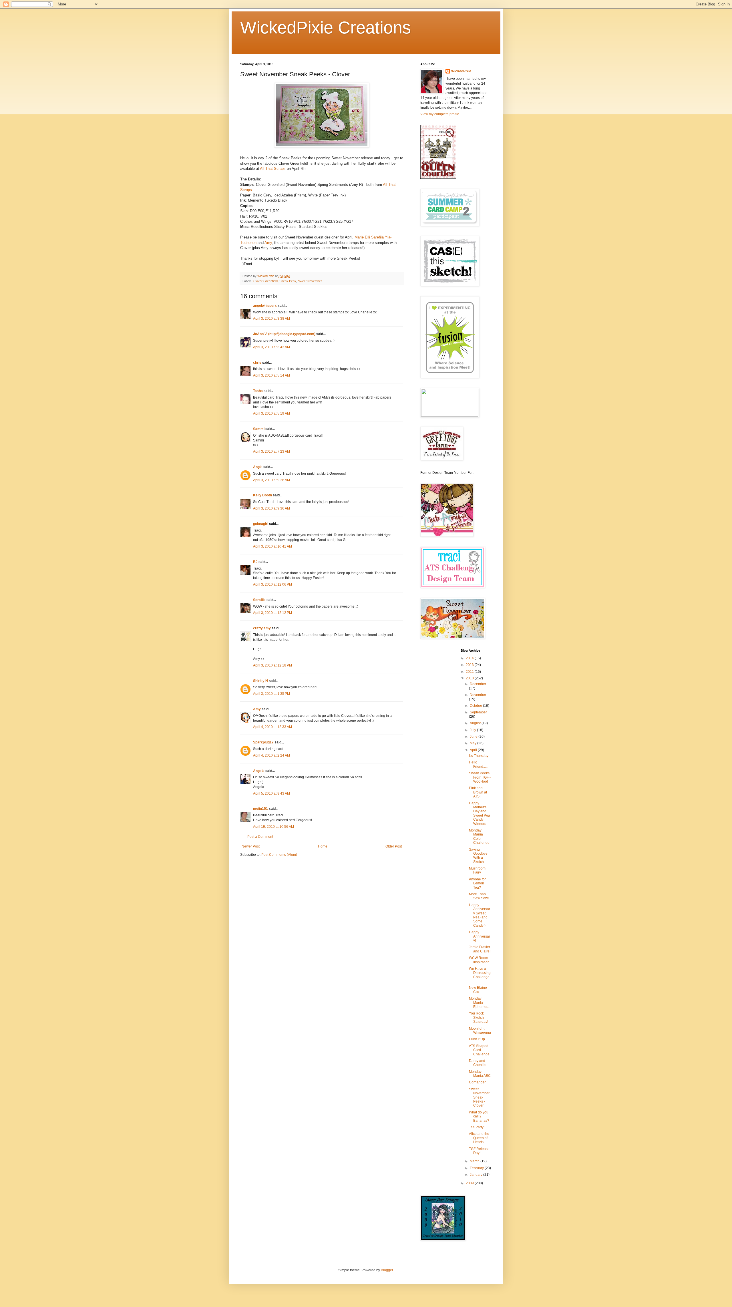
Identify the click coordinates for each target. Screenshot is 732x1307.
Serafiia (259, 600)
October (476, 706)
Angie (257, 467)
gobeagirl (260, 524)
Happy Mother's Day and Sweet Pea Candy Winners (479, 813)
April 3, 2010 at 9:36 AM (271, 508)
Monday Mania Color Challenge (479, 836)
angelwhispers (265, 306)
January (476, 1175)
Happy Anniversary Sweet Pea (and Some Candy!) (479, 915)
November (478, 695)
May (473, 743)
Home (322, 846)
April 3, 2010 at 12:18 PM (272, 665)
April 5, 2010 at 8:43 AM (271, 793)
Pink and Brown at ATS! (478, 792)
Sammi (258, 429)
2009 (470, 1183)
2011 (470, 672)
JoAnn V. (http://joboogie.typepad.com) (284, 334)
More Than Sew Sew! (479, 896)
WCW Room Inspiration (479, 960)
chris (257, 363)
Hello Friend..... (478, 764)
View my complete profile (439, 114)
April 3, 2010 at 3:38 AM (271, 319)
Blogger (387, 1270)
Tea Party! (476, 1127)
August (476, 723)
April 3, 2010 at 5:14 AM (271, 375)
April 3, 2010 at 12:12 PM (272, 613)
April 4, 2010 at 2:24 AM (271, 755)
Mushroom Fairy (477, 870)
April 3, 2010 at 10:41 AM (272, 546)
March (475, 1161)
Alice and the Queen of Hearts (479, 1138)
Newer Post (251, 846)
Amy (268, 242)
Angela (258, 771)
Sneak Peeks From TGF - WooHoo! (480, 777)
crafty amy (262, 628)
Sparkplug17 (263, 742)
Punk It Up (477, 1039)
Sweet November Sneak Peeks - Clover (479, 1097)
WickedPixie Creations (325, 27)
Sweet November (310, 281)
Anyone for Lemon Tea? (477, 883)
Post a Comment (260, 837)
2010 (470, 678)
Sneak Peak (287, 281)
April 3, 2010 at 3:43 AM (271, 347)
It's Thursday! (479, 756)
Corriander (477, 1082)
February (477, 1168)
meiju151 (260, 809)
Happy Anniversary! (479, 936)
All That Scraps (273, 168)
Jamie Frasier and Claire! (479, 949)
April (474, 750)
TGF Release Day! (479, 1151)
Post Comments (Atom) (279, 855)
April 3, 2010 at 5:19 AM (271, 413)
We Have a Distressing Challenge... (480, 975)
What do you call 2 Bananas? (479, 1116)
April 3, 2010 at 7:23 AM (271, 451)
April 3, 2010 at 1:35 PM (271, 694)
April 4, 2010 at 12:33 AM (272, 727)
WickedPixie (461, 71)
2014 (470, 658)
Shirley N (260, 681)
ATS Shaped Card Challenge (479, 1050)
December (478, 684)
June (474, 737)
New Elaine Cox (478, 990)
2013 (470, 665)
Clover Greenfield (265, 281)
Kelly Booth (262, 495)
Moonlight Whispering (480, 1030)
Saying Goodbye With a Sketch (478, 856)
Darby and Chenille (477, 1063)
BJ (255, 562)
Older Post (393, 846)
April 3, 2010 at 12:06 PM (272, 584)
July (473, 730)
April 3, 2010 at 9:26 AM (271, 480)
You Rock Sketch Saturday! (478, 1017)
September (478, 712)
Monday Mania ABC (480, 1074)
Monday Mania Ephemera (479, 1002)
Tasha (258, 391)
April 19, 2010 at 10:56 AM (273, 827)
